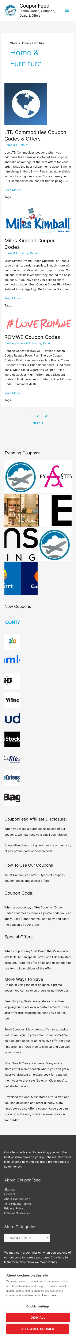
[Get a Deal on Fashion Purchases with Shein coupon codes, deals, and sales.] (55, 510)
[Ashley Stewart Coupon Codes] (55, 476)
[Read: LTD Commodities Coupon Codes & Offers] (25, 103)
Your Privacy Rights (17, 1203)
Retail (34, 253)
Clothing (10, 343)
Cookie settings (38, 1306)
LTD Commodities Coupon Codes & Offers (35, 135)
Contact (9, 1194)
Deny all (38, 1317)
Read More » (13, 190)
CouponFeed (34, 6)
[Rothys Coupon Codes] (21, 510)
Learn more (49, 1295)
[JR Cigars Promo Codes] (21, 476)
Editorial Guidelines (17, 1213)
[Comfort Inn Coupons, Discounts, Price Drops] (21, 578)
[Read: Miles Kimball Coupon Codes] (38, 220)
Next (38, 423)
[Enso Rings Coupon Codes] (21, 544)
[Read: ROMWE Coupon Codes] (38, 323)
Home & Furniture (16, 145)
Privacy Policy (14, 1208)
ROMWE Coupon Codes (32, 337)
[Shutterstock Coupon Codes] (55, 544)
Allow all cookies (37, 1329)
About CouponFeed (17, 1199)
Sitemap (9, 1189)
